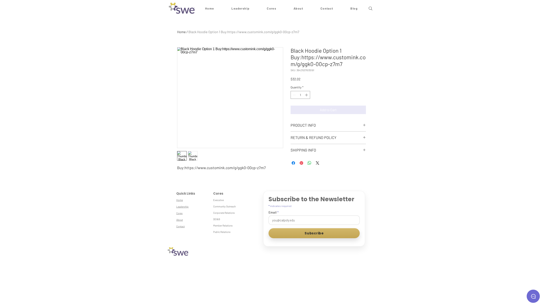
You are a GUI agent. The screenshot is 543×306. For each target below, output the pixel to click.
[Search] (370, 8)
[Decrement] (294, 95)
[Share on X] (317, 163)
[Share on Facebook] (293, 163)
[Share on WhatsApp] (309, 163)
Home (181, 32)
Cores (179, 213)
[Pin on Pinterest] (301, 163)
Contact (180, 226)
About (179, 219)
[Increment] (306, 95)
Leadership (182, 206)
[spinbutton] (300, 95)
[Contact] (533, 296)
